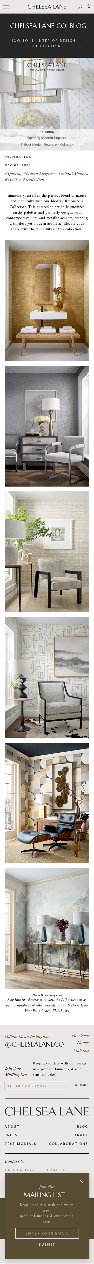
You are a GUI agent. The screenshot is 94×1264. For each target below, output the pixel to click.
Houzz (83, 1043)
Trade (81, 1135)
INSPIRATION (47, 46)
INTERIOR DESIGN (57, 41)
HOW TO (19, 41)
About (12, 1126)
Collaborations (68, 1144)
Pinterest (81, 1050)
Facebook (80, 1035)
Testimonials (21, 1144)
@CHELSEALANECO (34, 1044)
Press (11, 1135)
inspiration (18, 156)
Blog (82, 1126)
